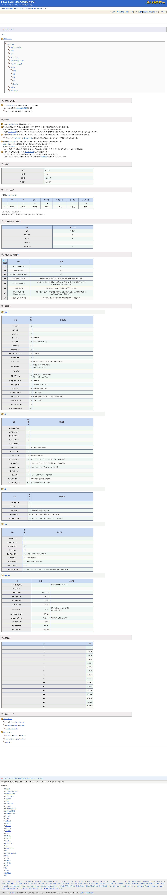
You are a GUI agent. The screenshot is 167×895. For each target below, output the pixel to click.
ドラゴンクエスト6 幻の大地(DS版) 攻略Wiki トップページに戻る (23, 778)
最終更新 (121, 12)
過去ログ (155, 12)
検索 (127, 12)
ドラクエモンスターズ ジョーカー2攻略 (103, 881)
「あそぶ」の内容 (16, 64)
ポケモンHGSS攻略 (143, 881)
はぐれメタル (13, 124)
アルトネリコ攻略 (51, 883)
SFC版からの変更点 (11, 791)
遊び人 (5, 260)
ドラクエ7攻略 (16, 881)
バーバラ (9, 725)
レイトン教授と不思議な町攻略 (65, 886)
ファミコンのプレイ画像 (24, 888)
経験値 (13, 87)
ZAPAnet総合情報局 (7, 8)
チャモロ (16, 725)
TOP (2, 34)
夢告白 (7, 855)
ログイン (163, 12)
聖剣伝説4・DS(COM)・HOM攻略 (142, 883)
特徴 (12, 51)
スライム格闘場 (10, 811)
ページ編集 (139, 12)
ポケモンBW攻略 (155, 881)
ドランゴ (14, 729)
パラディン (12, 146)
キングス (16, 739)
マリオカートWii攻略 (26, 886)
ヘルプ (131, 12)
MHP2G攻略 (51, 886)
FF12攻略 (157, 883)
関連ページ (14, 90)
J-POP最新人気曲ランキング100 (53, 888)
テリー (22, 725)
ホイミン (16, 735)
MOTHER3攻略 (14, 886)
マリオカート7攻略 (40, 886)
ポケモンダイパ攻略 (17, 883)
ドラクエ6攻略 (5, 881)
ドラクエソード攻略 (59, 881)
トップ (113, 12)
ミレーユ (21, 722)
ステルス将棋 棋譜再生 (8, 888)
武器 (14, 71)
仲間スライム (7, 39)
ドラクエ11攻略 (47, 881)
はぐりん (8, 29)
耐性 (12, 54)
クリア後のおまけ (10, 808)
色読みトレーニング (158, 886)
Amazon (35, 888)
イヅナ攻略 (112, 886)
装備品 (13, 67)
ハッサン (14, 722)
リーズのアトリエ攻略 (106, 883)
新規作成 (145, 12)
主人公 (7, 845)
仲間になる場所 (16, 47)
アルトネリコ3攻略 (76, 883)
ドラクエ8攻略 (26, 881)
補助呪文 (8, 873)
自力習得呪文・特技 (17, 61)
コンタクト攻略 (121, 886)
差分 (150, 12)
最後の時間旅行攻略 (92, 886)
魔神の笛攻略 (103, 886)
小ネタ (7, 858)
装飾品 (15, 84)
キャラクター (17, 138)
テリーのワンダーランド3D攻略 (126, 881)
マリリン (23, 739)
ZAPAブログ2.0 (145, 886)
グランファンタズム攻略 (91, 883)
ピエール (9, 735)
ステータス (14, 57)
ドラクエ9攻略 (36, 881)
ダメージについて (10, 813)
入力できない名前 (10, 853)
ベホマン (23, 735)
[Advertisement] (83, 18)
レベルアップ (12, 132)
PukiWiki (12, 893)
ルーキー (9, 742)
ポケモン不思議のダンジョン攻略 (34, 883)
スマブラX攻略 (119, 883)
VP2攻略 (127, 883)
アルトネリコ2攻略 (63, 883)
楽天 (40, 888)
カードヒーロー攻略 (133, 886)
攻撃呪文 (8, 860)
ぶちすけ (9, 739)
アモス (8, 729)
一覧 (117, 12)
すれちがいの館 (8, 105)
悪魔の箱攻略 (80, 886)
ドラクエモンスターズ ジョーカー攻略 (78, 881)
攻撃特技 (44, 157)
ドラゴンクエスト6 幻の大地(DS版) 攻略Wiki (18, 2)
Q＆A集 (7, 789)
